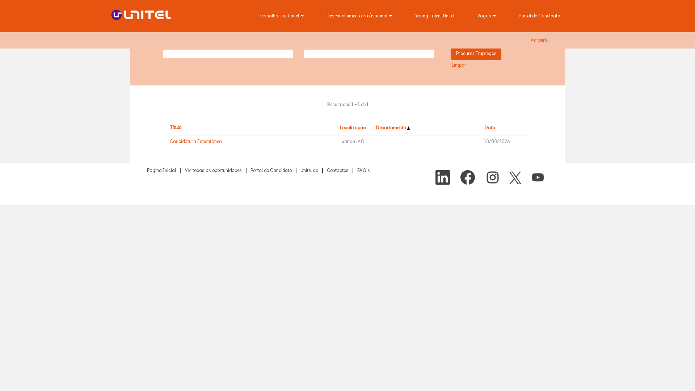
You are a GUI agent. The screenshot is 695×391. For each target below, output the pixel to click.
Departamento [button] (391, 128)
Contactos (338, 170)
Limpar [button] (459, 65)
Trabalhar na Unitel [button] (279, 16)
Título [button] (175, 127)
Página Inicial (161, 170)
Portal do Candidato (539, 16)
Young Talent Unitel (434, 16)
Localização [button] (353, 128)
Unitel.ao (309, 170)
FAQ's (363, 170)
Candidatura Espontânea (196, 141)
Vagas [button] (484, 16)
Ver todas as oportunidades (213, 170)
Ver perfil (539, 40)
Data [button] (490, 128)
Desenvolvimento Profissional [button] (357, 16)
